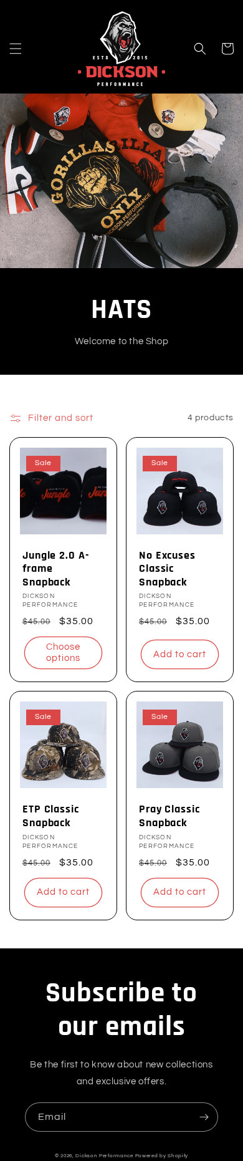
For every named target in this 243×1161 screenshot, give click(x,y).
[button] (15, 48)
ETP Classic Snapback (50, 815)
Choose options (63, 652)
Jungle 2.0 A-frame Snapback (56, 569)
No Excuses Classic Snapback (167, 569)
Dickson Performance (104, 1156)
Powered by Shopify (162, 1156)
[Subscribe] (203, 1117)
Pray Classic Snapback (169, 815)
